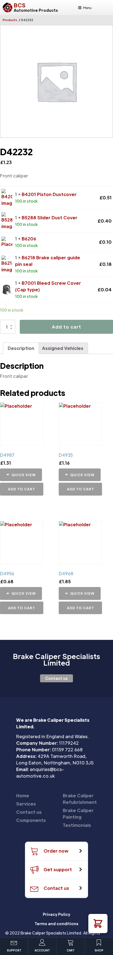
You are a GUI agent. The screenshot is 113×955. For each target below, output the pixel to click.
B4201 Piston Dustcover (49, 194)
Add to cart (66, 327)
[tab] (21, 348)
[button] (98, 923)
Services (26, 804)
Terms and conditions (56, 923)
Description (21, 348)
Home (22, 795)
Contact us (56, 678)
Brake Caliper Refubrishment (80, 799)
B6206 (29, 238)
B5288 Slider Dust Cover (49, 217)
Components (31, 820)
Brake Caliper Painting (78, 813)
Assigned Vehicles (62, 348)
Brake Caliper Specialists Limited (56, 659)
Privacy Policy (56, 914)
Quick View (24, 475)
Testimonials (77, 825)
